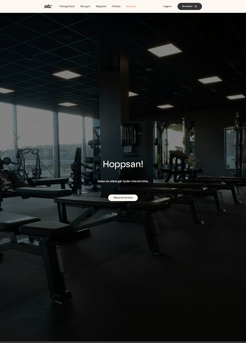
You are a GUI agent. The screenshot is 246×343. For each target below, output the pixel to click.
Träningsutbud (66, 6)
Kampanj (130, 6)
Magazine (101, 6)
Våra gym (85, 6)
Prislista (116, 6)
